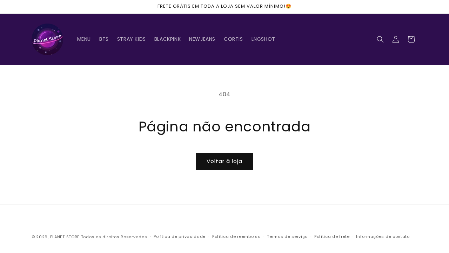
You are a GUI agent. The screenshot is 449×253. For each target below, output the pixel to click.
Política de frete (332, 236)
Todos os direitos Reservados (114, 237)
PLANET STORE (65, 237)
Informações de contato (382, 236)
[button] (380, 39)
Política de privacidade (180, 236)
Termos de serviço (287, 236)
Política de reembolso (236, 236)
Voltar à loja (224, 161)
